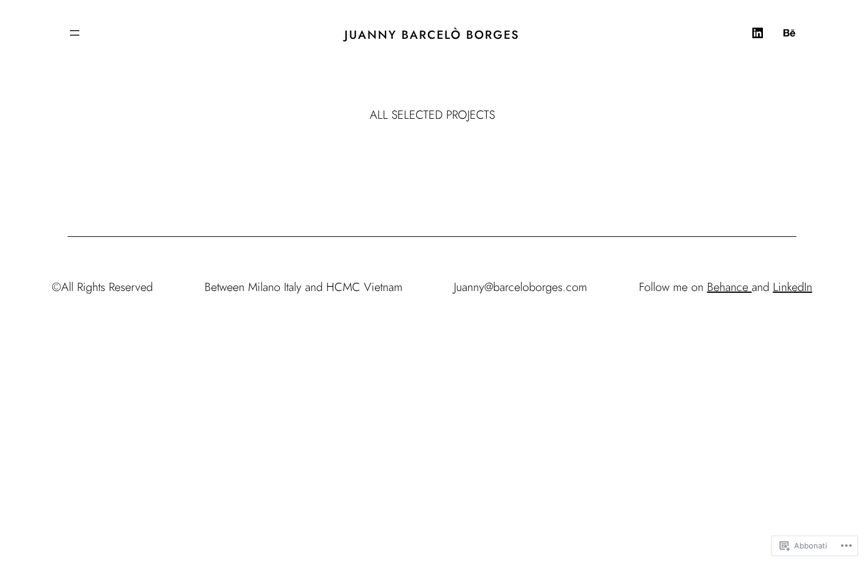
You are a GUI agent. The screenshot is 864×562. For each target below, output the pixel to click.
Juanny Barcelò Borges (432, 35)
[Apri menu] (75, 33)
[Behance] (789, 33)
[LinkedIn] (758, 33)
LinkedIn (792, 287)
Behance (729, 287)
